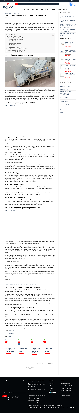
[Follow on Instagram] (72, 0)
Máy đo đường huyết (65, 104)
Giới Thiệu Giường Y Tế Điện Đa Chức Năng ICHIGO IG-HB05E (20, 282)
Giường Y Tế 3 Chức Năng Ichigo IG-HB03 (49, 350)
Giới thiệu (36, 0)
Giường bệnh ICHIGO (28, 9)
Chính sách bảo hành (66, 390)
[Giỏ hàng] (75, 5)
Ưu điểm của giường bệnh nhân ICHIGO (14, 37)
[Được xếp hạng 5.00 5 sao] (8, 353)
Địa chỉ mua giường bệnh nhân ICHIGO (14, 51)
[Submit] (58, 4)
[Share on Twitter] (29, 368)
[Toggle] (73, 86)
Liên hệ (69, 0)
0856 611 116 (11, 336)
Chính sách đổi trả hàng (67, 393)
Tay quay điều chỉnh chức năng (15, 43)
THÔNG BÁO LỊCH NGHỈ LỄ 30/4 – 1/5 (67, 21)
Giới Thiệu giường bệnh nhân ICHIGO (14, 36)
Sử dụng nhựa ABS (12, 40)
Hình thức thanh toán (66, 383)
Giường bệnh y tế (48, 0)
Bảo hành (54, 0)
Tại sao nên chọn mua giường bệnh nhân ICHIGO (16, 48)
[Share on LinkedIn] (33, 368)
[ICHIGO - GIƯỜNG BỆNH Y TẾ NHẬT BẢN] (8, 6)
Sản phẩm (51, 385)
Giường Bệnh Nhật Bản (42, 9)
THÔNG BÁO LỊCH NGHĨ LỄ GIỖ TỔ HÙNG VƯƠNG (67, 30)
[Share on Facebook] (27, 368)
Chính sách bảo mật (66, 388)
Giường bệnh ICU (64, 89)
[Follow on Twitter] (73, 0)
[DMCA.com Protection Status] (52, 392)
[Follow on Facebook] (71, 0)
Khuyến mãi (41, 0)
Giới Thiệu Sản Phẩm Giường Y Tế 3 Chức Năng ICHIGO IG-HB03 (21, 284)
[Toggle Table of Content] (52, 35)
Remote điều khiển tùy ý (13, 44)
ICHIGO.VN (11, 330)
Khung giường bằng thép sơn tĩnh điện (16, 39)
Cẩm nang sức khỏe (11, 13)
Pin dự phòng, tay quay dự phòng (15, 47)
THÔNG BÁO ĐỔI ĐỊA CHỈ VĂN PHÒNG (67, 17)
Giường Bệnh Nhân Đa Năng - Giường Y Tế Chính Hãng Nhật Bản (65, 93)
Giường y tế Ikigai (64, 101)
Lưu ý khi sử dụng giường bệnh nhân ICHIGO (15, 50)
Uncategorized (63, 109)
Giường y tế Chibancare (65, 97)
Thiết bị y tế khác (62, 9)
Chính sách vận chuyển (67, 385)
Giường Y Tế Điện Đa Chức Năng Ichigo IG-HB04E (10, 350)
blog (6, 13)
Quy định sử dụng (66, 395)
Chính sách (59, 0)
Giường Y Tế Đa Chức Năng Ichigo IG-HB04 (23, 350)
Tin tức (64, 0)
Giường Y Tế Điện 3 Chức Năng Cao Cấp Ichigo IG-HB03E (36, 350)
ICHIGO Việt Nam (13, 333)
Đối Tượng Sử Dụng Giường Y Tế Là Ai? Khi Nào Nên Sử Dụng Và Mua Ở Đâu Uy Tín (68, 26)
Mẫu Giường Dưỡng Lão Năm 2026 (67, 34)
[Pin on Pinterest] (31, 368)
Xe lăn (53, 9)
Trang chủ (31, 0)
